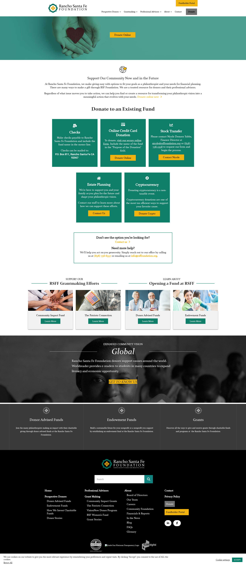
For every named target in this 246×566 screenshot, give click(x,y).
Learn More (50, 321)
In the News (133, 518)
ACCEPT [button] (237, 560)
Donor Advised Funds (59, 501)
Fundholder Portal (187, 3)
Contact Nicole (171, 157)
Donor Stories (54, 518)
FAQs (130, 527)
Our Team (132, 499)
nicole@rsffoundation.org (166, 143)
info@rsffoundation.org (144, 255)
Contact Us (99, 213)
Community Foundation (140, 508)
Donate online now (148, 96)
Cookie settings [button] (223, 560)
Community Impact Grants (102, 501)
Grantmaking (129, 11)
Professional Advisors (149, 11)
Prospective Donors (110, 11)
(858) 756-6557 (102, 255)
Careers (131, 504)
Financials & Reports (138, 513)
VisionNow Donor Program (102, 510)
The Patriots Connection (100, 505)
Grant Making (92, 496)
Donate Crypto (147, 213)
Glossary (131, 531)
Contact (178, 11)
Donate (191, 11)
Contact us (121, 241)
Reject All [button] (8, 562)
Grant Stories (94, 519)
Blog (129, 522)
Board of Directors (137, 495)
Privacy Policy (172, 496)
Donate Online (122, 34)
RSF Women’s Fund (97, 514)
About (167, 11)
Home (48, 490)
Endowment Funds (57, 505)
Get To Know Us (123, 382)
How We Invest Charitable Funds (61, 512)
